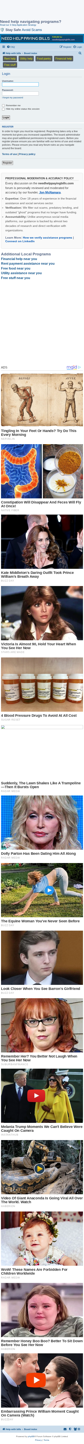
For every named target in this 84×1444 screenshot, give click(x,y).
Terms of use (9, 154)
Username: (8, 81)
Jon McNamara (50, 192)
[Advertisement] (32, 10)
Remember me (13, 105)
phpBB (31, 1436)
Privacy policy (27, 154)
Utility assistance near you (21, 273)
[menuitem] (11, 47)
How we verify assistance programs (47, 237)
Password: (7, 90)
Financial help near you (19, 259)
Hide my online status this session (22, 109)
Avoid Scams (32, 30)
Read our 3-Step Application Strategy (18, 25)
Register (7, 162)
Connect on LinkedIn (20, 241)
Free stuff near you (15, 278)
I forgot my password (12, 97)
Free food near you (15, 268)
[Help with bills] (42, 38)
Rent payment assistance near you (28, 263)
